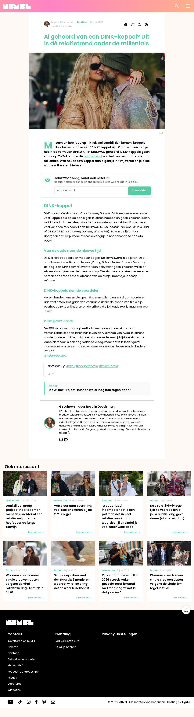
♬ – (51, 374)
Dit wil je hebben (65, 647)
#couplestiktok (87, 366)
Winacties (14, 690)
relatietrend (93, 156)
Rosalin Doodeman (62, 22)
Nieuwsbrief (15, 665)
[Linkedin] (66, 439)
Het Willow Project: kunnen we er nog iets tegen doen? (89, 390)
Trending (63, 634)
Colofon (13, 647)
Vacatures (14, 684)
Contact (13, 653)
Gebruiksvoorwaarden (22, 659)
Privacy (12, 678)
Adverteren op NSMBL (21, 641)
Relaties (82, 22)
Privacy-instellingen (120, 634)
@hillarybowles (55, 355)
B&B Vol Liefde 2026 (68, 641)
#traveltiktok (108, 366)
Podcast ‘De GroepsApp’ (23, 671)
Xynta (186, 702)
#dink (70, 366)
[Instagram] (61, 439)
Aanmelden (139, 190)
